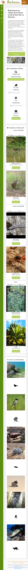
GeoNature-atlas (16, 567)
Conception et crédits (16, 562)
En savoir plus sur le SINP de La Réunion (16, 53)
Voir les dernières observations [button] (16, 79)
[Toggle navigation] (3, 2)
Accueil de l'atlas (11, 561)
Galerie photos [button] (16, 118)
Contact (22, 562)
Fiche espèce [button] (16, 167)
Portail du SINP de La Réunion (21, 561)
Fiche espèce (16, 369)
